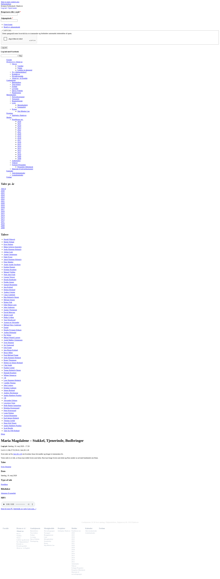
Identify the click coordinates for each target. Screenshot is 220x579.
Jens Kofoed (8, 287)
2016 (19, 142)
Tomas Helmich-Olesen (12, 370)
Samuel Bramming (10, 285)
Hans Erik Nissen (10, 423)
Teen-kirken (16, 84)
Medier (9, 117)
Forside (9, 60)
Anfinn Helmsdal (10, 332)
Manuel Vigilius (9, 272)
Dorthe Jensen (9, 282)
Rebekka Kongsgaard (11, 408)
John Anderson (9, 307)
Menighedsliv (11, 95)
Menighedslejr (22, 105)
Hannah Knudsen (10, 373)
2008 (19, 159)
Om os (14, 64)
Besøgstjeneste (17, 101)
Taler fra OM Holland (11, 431)
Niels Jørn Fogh (9, 275)
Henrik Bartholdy (10, 280)
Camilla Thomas (10, 383)
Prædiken (4, 484)
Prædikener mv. (17, 119)
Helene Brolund (9, 290)
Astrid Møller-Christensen (13, 340)
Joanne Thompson (10, 310)
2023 (19, 128)
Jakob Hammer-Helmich (12, 259)
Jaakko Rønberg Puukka (12, 395)
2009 (19, 157)
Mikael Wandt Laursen (12, 338)
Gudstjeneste (11, 80)
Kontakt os (16, 74)
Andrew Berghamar (11, 393)
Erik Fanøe (8, 348)
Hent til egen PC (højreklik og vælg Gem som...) (18, 509)
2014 (19, 146)
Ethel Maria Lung (10, 305)
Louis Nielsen (9, 413)
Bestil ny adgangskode (12, 27)
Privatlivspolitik (17, 76)
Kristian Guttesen (10, 388)
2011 (19, 152)
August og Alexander (11, 322)
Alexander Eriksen (10, 400)
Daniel (6, 327)
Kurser (14, 109)
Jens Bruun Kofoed (11, 350)
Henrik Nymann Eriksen (12, 330)
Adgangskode (7, 18)
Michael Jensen (9, 300)
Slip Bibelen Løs (23, 111)
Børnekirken (16, 82)
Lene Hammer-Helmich (12, 380)
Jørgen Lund (8, 315)
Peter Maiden (8, 262)
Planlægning (16, 93)
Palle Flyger (8, 257)
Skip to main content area (10, 2)
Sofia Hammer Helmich (12, 358)
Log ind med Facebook (10, 52)
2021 (19, 132)
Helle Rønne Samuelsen (12, 405)
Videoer (15, 163)
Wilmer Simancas (10, 375)
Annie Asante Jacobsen (12, 265)
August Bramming (10, 416)
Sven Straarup (9, 343)
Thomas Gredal (9, 421)
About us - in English (19, 78)
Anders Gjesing (9, 292)
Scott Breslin (8, 428)
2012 (19, 150)
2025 (19, 124)
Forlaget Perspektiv (19, 165)
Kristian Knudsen (10, 270)
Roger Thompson (10, 360)
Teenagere (15, 99)
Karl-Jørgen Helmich (11, 418)
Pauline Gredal (9, 368)
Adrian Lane (8, 252)
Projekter (9, 113)
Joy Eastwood (9, 345)
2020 (19, 134)
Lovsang (15, 89)
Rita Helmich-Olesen (11, 297)
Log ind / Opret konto (9, 8)
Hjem (3, 434)
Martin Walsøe (9, 242)
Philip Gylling (9, 317)
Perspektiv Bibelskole (25, 167)
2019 (19, 136)
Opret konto (8, 25)
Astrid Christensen (10, 254)
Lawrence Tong (9, 403)
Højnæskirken (6, 4)
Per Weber (7, 335)
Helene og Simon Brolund (13, 363)
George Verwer (9, 277)
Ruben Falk (8, 302)
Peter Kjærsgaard (10, 411)
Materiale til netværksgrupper (22, 169)
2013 (19, 148)
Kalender (9, 171)
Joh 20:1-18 (17, 454)
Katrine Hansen (9, 267)
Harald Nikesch (9, 239)
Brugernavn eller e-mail (11, 12)
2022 (19, 130)
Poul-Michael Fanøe (11, 355)
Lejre (14, 103)
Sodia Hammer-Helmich (12, 249)
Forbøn (14, 87)
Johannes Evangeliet (8, 493)
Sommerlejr (21, 107)
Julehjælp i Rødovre (19, 115)
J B (5, 378)
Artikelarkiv (16, 161)
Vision (19, 68)
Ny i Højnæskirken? (19, 72)
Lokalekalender (17, 175)
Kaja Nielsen (8, 244)
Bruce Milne (8, 353)
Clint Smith (8, 365)
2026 (19, 122)
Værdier (20, 66)
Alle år (3, 189)
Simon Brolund (9, 390)
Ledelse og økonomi (24, 70)
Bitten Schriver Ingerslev (13, 247)
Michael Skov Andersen (12, 325)
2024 (19, 126)
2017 (19, 140)
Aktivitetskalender (18, 173)
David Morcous (9, 312)
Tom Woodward (9, 320)
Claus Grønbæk (9, 295)
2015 (19, 144)
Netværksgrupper (18, 97)
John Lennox (8, 385)
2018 (19, 138)
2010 (19, 154)
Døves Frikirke (17, 91)
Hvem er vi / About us (14, 62)
